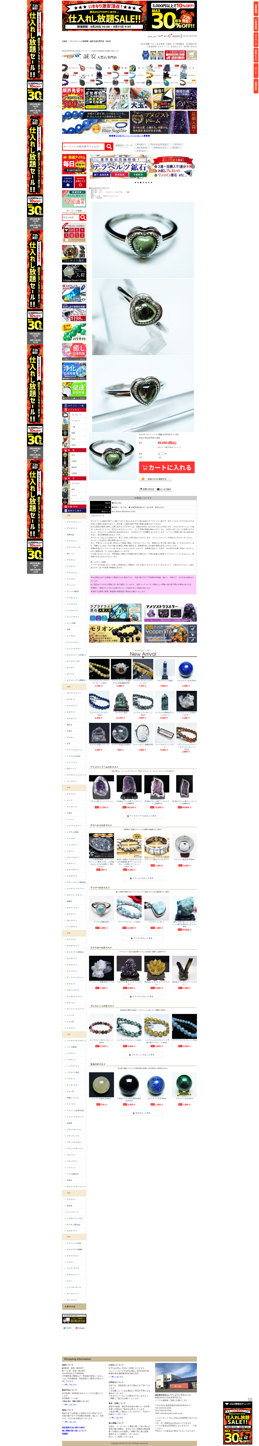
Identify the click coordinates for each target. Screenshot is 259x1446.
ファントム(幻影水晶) (75, 1110)
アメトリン (71, 585)
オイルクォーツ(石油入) (76, 655)
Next (193, 166)
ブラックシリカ (73, 1136)
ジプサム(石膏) (73, 832)
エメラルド (71, 636)
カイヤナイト (72, 706)
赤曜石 (69, 901)
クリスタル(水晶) (73, 756)
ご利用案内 (179, 44)
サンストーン (72, 807)
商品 (92, 198)
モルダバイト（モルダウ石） (115, 192)
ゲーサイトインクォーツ (76, 775)
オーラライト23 (73, 661)
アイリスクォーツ (74, 522)
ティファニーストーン (75, 977)
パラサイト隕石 (73, 1072)
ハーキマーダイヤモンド (76, 1041)
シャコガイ (71, 838)
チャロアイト (72, 965)
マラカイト (71, 1199)
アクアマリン (72, 541)
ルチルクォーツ (160, 148)
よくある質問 (159, 44)
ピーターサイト (73, 1085)
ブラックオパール (74, 1129)
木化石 (69, 731)
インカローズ (72, 610)
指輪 (128, 192)
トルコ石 (70, 1022)
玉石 (68, 743)
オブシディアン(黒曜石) (76, 680)
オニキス (70, 668)
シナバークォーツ (74, 826)
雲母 (68, 629)
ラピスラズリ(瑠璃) (74, 1249)
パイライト (71, 1053)
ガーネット (71, 699)
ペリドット (71, 1168)
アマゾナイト (72, 573)
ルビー (69, 1281)
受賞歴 (65, 1434)
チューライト (72, 971)
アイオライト (72, 528)
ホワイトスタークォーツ (76, 1187)
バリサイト (71, 1079)
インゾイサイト (73, 617)
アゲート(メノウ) (73, 547)
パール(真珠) (72, 1047)
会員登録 (153, 46)
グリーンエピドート (75, 750)
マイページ (164, 46)
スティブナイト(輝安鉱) (76, 882)
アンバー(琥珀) (73, 591)
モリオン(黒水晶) (73, 1225)
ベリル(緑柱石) (73, 1174)
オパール (70, 674)
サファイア (71, 794)
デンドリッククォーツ (75, 1009)
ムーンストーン (73, 1212)
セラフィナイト (73, 908)
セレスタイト (142, 148)
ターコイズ (71, 939)
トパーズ (70, 1015)
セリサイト (71, 914)
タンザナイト (72, 958)
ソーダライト (72, 927)
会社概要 (146, 44)
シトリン (70, 819)
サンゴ (69, 800)
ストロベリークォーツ (75, 889)
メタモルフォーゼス (75, 1218)
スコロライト (72, 876)
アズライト (71, 560)
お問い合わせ (191, 46)
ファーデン (71, 1104)
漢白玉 (69, 725)
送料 (169, 44)
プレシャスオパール (75, 1148)
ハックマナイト (73, 1066)
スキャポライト (73, 870)
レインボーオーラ (74, 1287)
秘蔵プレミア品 (95, 196)
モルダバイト (72, 1231)
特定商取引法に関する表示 (73, 1427)
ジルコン (70, 851)
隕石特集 (99, 198)
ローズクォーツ (73, 1294)
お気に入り (177, 46)
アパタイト (71, 566)
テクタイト (71, 984)
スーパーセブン (73, 857)
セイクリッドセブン (75, 895)
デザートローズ (73, 990)
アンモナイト (72, 598)
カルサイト (71, 712)
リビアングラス (73, 1268)
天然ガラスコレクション (110, 196)
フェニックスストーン (75, 1117)
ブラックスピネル (74, 1142)
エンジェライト (73, 642)
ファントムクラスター (159, 144)
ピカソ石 (70, 1091)
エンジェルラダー (74, 649)
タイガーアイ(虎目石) (75, 952)
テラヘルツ (141, 151)
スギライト (71, 863)
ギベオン (140, 144)
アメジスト (71, 579)
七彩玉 (69, 813)
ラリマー (177, 144)
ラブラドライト (73, 1256)
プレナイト (71, 1155)
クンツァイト (72, 762)
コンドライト (72, 781)
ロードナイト (72, 1300)
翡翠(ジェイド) (73, 1098)
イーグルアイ (72, 604)
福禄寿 (69, 1123)
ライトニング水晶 (74, 1243)
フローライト (72, 1161)
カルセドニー (72, 718)
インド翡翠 (71, 623)
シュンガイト (72, 845)
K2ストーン (71, 769)
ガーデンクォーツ (74, 693)
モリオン (175, 148)
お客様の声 (192, 44)
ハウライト (71, 1060)
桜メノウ (70, 554)
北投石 (69, 1180)
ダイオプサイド (73, 946)
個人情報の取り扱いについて (74, 1431)
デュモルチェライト (75, 996)
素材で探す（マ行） (97, 190)
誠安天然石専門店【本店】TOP (99, 188)
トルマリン (71, 1028)
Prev (93, 166)
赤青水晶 (70, 535)
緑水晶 (69, 1206)
